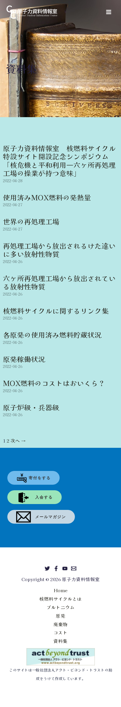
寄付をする (39, 477)
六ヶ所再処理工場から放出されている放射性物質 (59, 282)
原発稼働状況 (24, 359)
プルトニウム (60, 607)
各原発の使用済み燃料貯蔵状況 (52, 334)
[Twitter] (47, 568)
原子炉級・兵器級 (31, 407)
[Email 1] (73, 568)
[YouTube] (65, 568)
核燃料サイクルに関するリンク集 (56, 310)
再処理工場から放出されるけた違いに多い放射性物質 (59, 249)
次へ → (18, 440)
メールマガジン (48, 516)
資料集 (60, 641)
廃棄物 (60, 624)
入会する (42, 497)
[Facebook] (56, 568)
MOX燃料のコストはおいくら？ (54, 383)
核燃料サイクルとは (60, 598)
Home (61, 590)
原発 (60, 615)
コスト (60, 632)
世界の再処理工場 (31, 221)
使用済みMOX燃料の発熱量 (47, 197)
